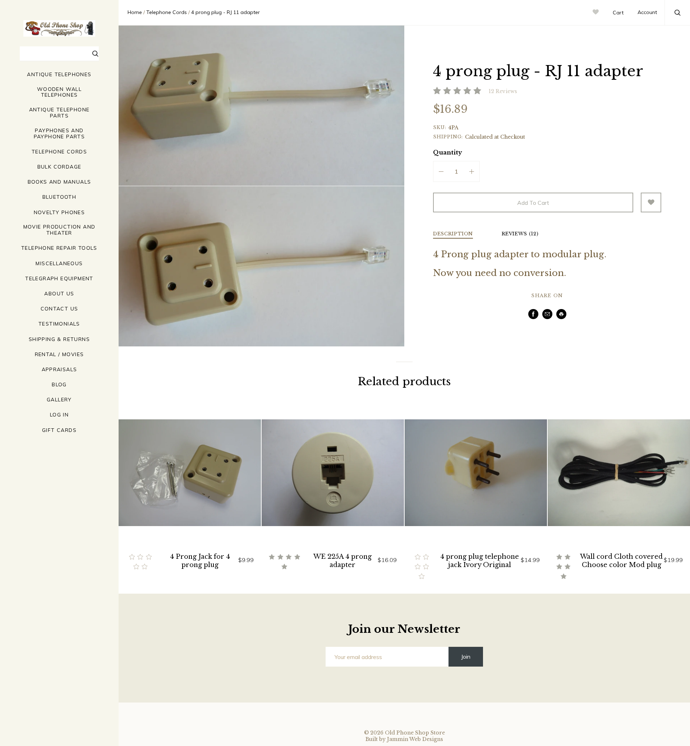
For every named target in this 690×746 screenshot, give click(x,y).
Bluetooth (59, 197)
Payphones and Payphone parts (59, 134)
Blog (59, 385)
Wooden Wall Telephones (59, 92)
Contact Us (59, 309)
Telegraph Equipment (59, 279)
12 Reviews (503, 91)
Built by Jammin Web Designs (404, 739)
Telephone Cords (59, 152)
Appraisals (59, 370)
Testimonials (59, 324)
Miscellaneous (59, 264)
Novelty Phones (59, 212)
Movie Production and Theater (59, 230)
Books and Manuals (59, 182)
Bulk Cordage (59, 167)
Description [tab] (453, 234)
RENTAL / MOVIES (59, 354)
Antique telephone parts (59, 113)
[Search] (95, 55)
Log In (59, 415)
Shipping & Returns (59, 339)
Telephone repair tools (59, 248)
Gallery (59, 400)
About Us (59, 294)
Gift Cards (59, 430)
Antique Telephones (59, 75)
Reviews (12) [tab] (520, 234)
